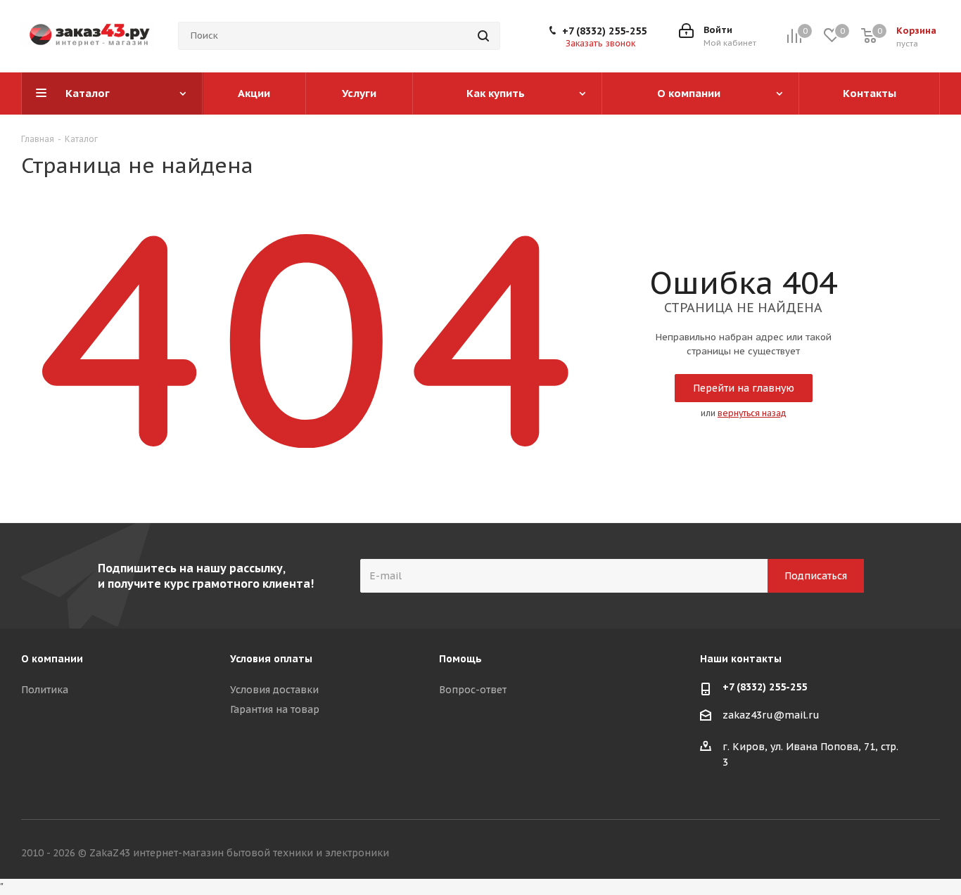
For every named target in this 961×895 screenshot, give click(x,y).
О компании (52, 658)
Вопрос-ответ (473, 689)
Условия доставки (274, 689)
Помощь (460, 658)
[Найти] (483, 36)
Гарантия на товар (274, 709)
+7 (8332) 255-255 (604, 31)
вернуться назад (752, 413)
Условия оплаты (271, 658)
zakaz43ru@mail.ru (771, 715)
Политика (44, 689)
